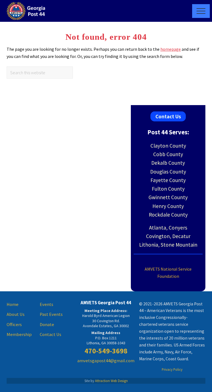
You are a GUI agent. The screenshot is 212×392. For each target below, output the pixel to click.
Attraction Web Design (111, 380)
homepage (170, 49)
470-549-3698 (106, 350)
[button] (201, 11)
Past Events (51, 314)
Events (46, 304)
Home (12, 304)
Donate (47, 324)
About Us (16, 314)
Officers (14, 324)
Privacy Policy (172, 369)
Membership (19, 334)
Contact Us (168, 116)
